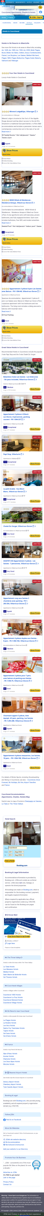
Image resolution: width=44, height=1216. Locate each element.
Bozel (4, 53)
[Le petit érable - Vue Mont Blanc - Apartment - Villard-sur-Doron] (22, 478)
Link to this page (9, 1178)
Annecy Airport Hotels (11, 1082)
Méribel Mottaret (32, 55)
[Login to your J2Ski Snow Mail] (22, 926)
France (11, 17)
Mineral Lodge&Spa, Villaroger (22, 111)
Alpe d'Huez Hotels (10, 1054)
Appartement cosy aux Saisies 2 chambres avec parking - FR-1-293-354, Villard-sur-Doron (16, 601)
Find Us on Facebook (13, 1120)
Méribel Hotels (8, 972)
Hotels (4, 17)
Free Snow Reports (18, 937)
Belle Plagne (35, 50)
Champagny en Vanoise (33, 801)
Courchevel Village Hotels (12, 1003)
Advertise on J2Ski (10, 1172)
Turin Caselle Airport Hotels (13, 1087)
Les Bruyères (12, 55)
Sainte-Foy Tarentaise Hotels (14, 1028)
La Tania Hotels (9, 967)
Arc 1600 (5, 50)
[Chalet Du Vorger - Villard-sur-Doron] (22, 515)
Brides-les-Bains (12, 53)
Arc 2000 (26, 50)
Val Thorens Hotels (10, 977)
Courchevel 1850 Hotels (12, 995)
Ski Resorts (10, 2)
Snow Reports (20, 2)
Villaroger (14, 61)
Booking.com (21, 1101)
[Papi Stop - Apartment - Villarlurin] (22, 443)
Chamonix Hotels (9, 1059)
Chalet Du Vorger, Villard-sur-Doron (18, 526)
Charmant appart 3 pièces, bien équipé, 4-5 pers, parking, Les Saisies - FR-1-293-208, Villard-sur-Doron (18, 718)
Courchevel (6, 23)
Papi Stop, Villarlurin (12, 454)
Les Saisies (22, 55)
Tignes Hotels (8, 1031)
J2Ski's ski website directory (15, 1139)
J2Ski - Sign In (36, 17)
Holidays (37, 23)
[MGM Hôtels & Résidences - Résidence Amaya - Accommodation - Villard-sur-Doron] (17, 182)
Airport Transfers (30, 782)
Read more (6, 132)
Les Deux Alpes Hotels (11, 1062)
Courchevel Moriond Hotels (13, 1000)
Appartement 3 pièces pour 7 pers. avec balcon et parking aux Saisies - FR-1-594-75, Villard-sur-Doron (17, 678)
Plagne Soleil (29, 58)
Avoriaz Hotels (8, 1056)
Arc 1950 (19, 50)
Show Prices (35, 389)
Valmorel (5, 61)
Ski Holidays (12, 782)
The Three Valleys (16, 804)
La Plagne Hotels (9, 1020)
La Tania (5, 804)
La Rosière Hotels (9, 1023)
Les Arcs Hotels (9, 1026)
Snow (15, 23)
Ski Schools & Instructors (14, 1145)
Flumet (4, 55)
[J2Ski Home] (6, 7)
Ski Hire (22, 23)
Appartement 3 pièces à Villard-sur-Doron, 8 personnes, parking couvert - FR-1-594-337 (16, 417)
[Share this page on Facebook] (40, 12)
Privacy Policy (8, 1182)
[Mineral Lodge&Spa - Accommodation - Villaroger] (17, 94)
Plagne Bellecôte (17, 58)
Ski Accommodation (12, 1142)
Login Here (11, 943)
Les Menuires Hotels (10, 969)
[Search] (40, 7)
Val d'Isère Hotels (9, 1036)
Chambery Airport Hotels (12, 1084)
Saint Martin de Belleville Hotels (15, 975)
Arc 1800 (12, 50)
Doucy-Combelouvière (33, 53)
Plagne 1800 (6, 58)
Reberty (38, 58)
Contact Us (7, 1184)
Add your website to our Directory (15, 1149)
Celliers (21, 53)
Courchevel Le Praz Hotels (13, 997)
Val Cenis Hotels (9, 1033)
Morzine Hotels (8, 1064)
